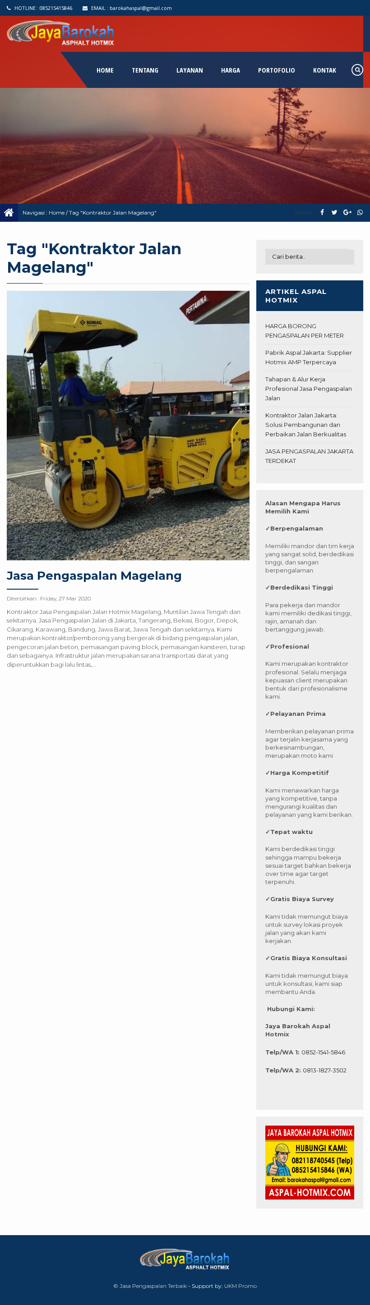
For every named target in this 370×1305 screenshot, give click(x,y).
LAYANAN (189, 69)
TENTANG (145, 69)
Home (57, 212)
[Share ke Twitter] (334, 212)
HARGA (230, 69)
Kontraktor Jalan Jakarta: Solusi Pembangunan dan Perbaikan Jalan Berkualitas (305, 425)
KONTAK (324, 69)
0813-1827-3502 (325, 1070)
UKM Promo (240, 1285)
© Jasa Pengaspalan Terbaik (150, 1285)
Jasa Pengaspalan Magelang (94, 575)
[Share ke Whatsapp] (359, 212)
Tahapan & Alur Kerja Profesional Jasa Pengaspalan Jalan (308, 388)
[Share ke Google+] (347, 212)
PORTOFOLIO (276, 69)
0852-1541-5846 (323, 1052)
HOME (105, 69)
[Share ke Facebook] (322, 212)
